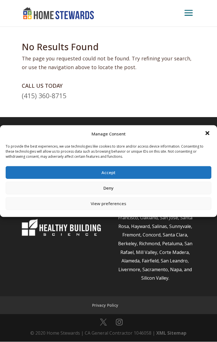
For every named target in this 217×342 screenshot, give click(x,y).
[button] (208, 133)
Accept (108, 172)
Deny (108, 188)
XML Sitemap (171, 333)
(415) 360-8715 (44, 95)
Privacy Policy (105, 305)
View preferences (108, 203)
